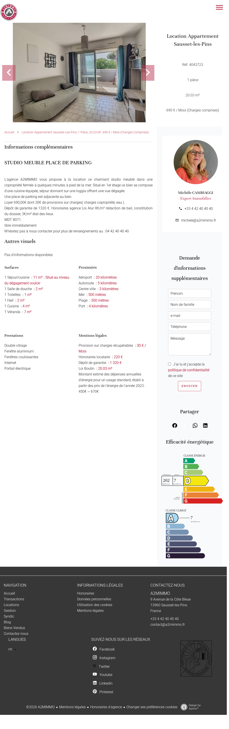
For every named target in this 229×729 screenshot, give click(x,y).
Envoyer (190, 386)
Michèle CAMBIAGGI (195, 192)
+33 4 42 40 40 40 (198, 209)
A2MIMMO (160, 593)
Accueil (9, 132)
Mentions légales (72, 707)
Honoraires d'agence (106, 707)
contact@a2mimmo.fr (167, 624)
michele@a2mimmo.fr (198, 220)
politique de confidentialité (188, 370)
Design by (195, 707)
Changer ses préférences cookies (151, 707)
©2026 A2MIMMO (40, 707)
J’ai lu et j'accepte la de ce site (188, 370)
